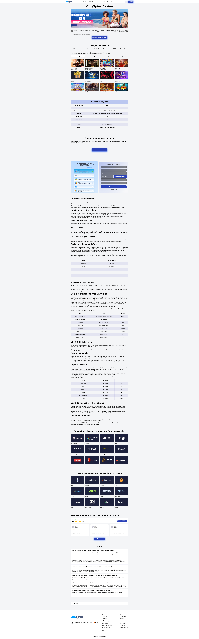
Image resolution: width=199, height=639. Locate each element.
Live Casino (91, 56)
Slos (120, 56)
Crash (106, 56)
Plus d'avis (99, 538)
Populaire (77, 56)
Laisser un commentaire (121, 520)
